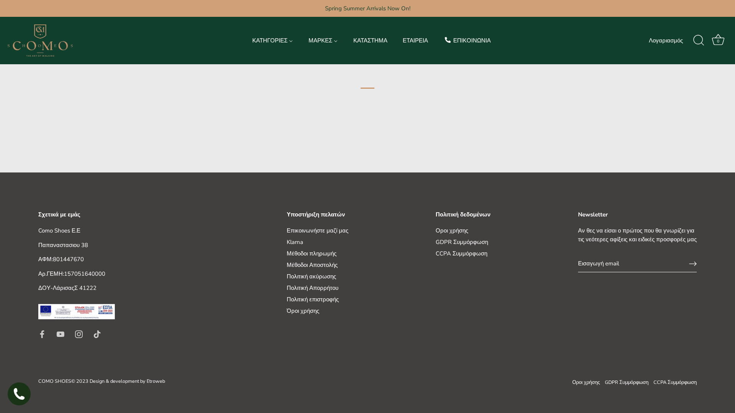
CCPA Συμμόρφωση (461, 253)
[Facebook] (42, 333)
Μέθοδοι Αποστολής (312, 265)
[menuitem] (273, 40)
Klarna (295, 242)
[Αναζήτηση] (698, 40)
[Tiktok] (97, 333)
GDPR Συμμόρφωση (462, 242)
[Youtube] (60, 333)
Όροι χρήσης (303, 311)
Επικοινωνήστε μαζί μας (317, 230)
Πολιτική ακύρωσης (311, 276)
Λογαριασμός (666, 40)
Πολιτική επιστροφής (313, 299)
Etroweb (156, 381)
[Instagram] (79, 333)
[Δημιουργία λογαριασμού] (693, 264)
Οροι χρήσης (452, 230)
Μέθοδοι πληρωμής (311, 253)
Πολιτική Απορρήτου (312, 288)
